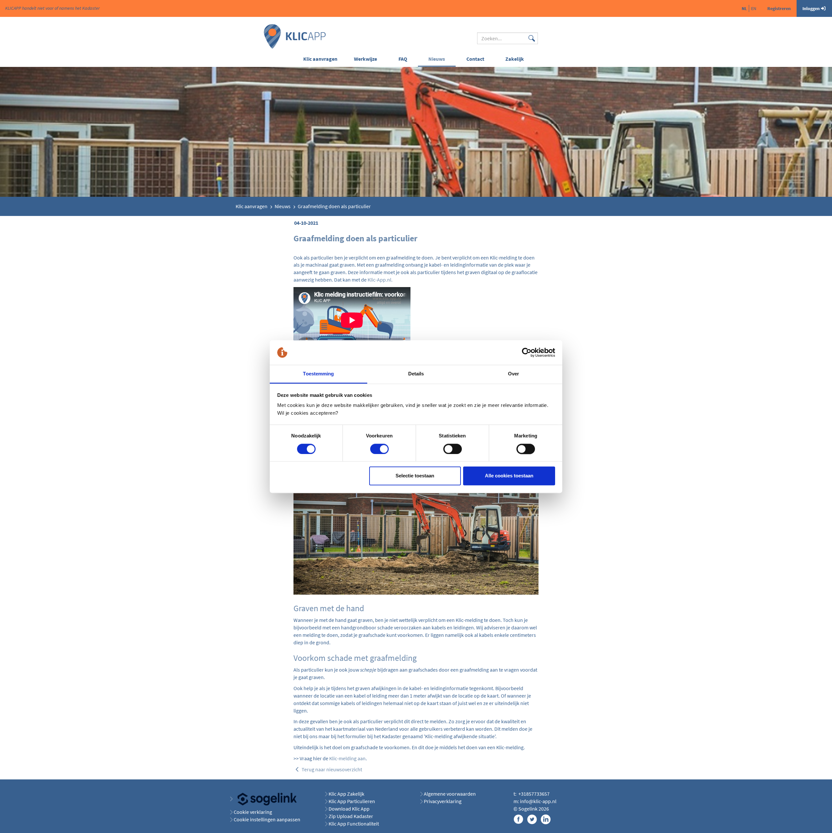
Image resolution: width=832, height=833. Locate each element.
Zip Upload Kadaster (351, 816)
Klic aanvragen (320, 59)
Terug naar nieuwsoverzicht (331, 769)
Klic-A (374, 279)
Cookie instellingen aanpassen (267, 819)
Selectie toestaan (415, 476)
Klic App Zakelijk (346, 793)
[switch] (379, 449)
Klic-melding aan (347, 758)
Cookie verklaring (253, 812)
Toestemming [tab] (318, 374)
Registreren (779, 8)
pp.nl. (386, 279)
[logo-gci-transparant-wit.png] (264, 798)
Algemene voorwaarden (450, 793)
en (753, 8)
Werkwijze (365, 59)
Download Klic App (349, 808)
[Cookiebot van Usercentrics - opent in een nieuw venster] (526, 352)
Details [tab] (416, 374)
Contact (475, 59)
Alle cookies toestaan (509, 476)
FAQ (402, 59)
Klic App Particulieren (352, 801)
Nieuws (436, 59)
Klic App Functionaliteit (354, 823)
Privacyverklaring (443, 801)
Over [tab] (513, 374)
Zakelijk (514, 59)
